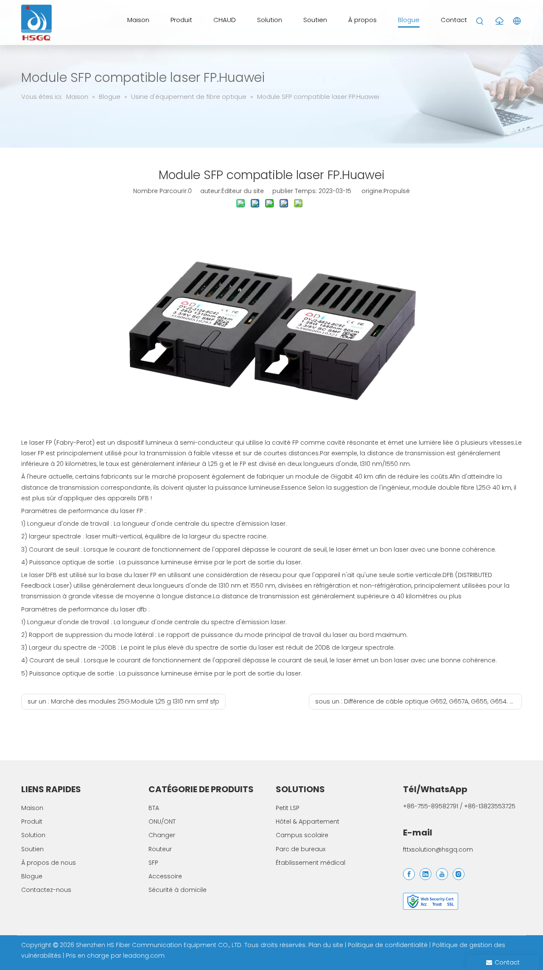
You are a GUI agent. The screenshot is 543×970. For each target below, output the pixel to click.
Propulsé (396, 191)
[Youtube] (442, 874)
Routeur (160, 849)
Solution (33, 835)
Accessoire (165, 876)
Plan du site (326, 945)
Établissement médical (310, 862)
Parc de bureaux (300, 849)
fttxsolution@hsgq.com (438, 849)
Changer (161, 835)
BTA (153, 808)
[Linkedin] (425, 874)
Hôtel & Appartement (307, 821)
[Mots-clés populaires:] (480, 21)
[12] (430, 901)
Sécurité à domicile (177, 890)
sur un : (123, 701)
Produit (31, 821)
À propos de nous (48, 862)
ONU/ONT (162, 821)
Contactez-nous (46, 890)
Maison (32, 808)
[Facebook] (409, 874)
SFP (153, 862)
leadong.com (144, 955)
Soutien (32, 849)
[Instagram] (459, 874)
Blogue (31, 876)
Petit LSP (287, 808)
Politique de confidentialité (388, 945)
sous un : (418, 701)
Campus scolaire (302, 835)
